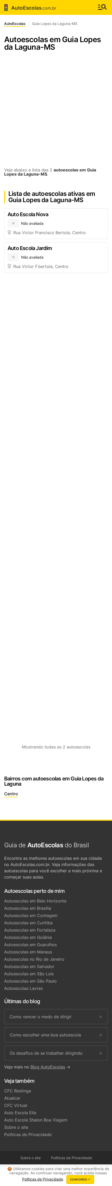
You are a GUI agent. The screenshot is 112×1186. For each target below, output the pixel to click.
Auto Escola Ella (20, 1112)
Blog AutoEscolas (47, 1066)
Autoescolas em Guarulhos (30, 944)
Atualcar (12, 1098)
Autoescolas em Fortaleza (29, 930)
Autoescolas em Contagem (31, 915)
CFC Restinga (17, 1090)
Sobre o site (16, 1127)
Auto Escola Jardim (30, 248)
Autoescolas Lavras (23, 988)
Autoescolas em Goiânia (28, 937)
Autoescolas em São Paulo (30, 981)
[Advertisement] (56, 112)
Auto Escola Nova (28, 214)
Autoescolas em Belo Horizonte (35, 900)
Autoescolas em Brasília (27, 908)
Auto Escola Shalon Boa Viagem (35, 1120)
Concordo (79, 1179)
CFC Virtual (15, 1105)
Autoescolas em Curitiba (28, 922)
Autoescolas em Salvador (29, 966)
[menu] (102, 7)
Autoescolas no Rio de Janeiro (34, 959)
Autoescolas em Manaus (28, 951)
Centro (11, 793)
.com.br (29, 7)
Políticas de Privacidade (28, 1134)
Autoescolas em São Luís (29, 973)
